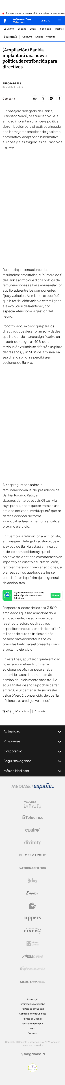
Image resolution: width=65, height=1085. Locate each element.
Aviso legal (32, 999)
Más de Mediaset (16, 771)
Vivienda (50, 37)
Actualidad (12, 731)
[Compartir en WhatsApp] (35, 98)
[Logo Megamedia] (34, 1054)
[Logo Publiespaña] (32, 968)
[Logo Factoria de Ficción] (32, 867)
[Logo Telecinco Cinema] (32, 931)
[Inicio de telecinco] (5, 21)
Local (33, 29)
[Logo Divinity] (32, 842)
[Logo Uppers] (32, 918)
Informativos (22, 711)
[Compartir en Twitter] (43, 98)
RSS (32, 1028)
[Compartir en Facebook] (59, 98)
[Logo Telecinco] (32, 817)
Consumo (27, 37)
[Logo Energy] (32, 893)
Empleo (39, 37)
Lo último (9, 29)
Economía (10, 36)
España (22, 29)
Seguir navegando (17, 761)
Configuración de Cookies (32, 1013)
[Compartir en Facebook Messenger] (51, 98)
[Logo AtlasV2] (32, 956)
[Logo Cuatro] (32, 830)
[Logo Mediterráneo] (32, 981)
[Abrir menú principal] (59, 21)
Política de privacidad (32, 1008)
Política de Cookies (32, 1018)
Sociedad (45, 29)
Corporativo (13, 751)
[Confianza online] (32, 1071)
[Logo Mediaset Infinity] (32, 804)
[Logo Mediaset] (32, 788)
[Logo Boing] (32, 880)
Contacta (33, 1033)
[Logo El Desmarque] (33, 855)
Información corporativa (32, 1004)
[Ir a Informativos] (21, 20)
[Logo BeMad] (32, 905)
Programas (12, 741)
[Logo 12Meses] (33, 943)
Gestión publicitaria (32, 1023)
